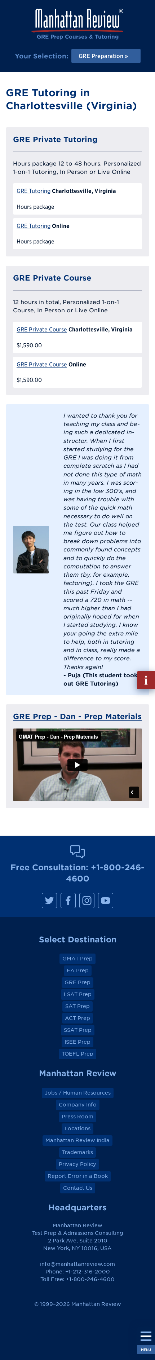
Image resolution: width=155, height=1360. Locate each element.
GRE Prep (77, 982)
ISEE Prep (77, 1042)
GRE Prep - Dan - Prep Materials (77, 716)
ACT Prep (77, 1018)
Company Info (78, 1105)
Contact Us (77, 1188)
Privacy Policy (77, 1164)
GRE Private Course (42, 329)
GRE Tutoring (33, 191)
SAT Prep (77, 1006)
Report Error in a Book (78, 1176)
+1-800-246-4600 (90, 1279)
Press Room (77, 1116)
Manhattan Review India (77, 1140)
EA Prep (78, 970)
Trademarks (77, 1152)
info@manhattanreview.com (77, 1264)
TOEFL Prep (77, 1054)
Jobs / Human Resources (78, 1093)
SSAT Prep (78, 1030)
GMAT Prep (77, 958)
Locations (77, 1128)
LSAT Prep (78, 994)
